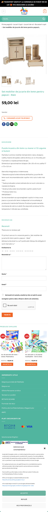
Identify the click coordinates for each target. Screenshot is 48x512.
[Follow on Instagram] (8, 124)
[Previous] (5, 54)
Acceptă (24, 493)
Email (4, 284)
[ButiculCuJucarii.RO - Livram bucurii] (24, 11)
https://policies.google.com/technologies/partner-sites (18, 486)
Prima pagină (7, 24)
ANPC (4, 412)
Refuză (24, 499)
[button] (45, 448)
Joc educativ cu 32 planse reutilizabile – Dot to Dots (33, 356)
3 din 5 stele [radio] (12, 251)
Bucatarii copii (40, 24)
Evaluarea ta (6, 247)
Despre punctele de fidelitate (13, 382)
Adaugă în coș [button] (7, 364)
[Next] (43, 54)
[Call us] (16, 124)
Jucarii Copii (17, 24)
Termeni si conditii (9, 395)
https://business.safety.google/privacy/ (13, 480)
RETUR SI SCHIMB (8, 399)
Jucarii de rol (29, 24)
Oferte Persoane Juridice (11, 390)
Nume (4, 274)
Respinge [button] (37, 4)
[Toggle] (45, 395)
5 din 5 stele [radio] (28, 251)
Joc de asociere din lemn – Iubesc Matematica (10, 356)
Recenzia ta (6, 254)
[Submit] (43, 19)
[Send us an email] (12, 124)
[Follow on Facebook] (4, 124)
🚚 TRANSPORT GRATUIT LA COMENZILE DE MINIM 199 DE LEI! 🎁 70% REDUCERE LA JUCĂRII (24, 3)
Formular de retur (8, 403)
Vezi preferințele (24, 505)
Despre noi (6, 386)
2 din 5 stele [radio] (6, 251)
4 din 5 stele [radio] (19, 251)
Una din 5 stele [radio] (2, 251)
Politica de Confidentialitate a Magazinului (18, 408)
